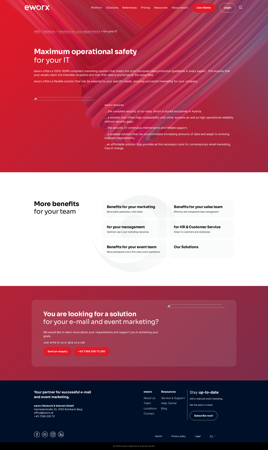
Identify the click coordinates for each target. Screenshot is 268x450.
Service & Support (173, 398)
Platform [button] (96, 7)
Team (147, 403)
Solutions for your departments (79, 31)
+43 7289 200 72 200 (91, 351)
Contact (149, 413)
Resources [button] (161, 7)
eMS (37, 31)
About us (149, 398)
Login (227, 7)
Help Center (169, 403)
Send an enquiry (57, 351)
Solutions (49, 31)
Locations (150, 408)
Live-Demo (204, 7)
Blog (164, 408)
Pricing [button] (145, 7)
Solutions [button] (112, 7)
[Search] (240, 7)
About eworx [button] (180, 7)
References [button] (129, 7)
